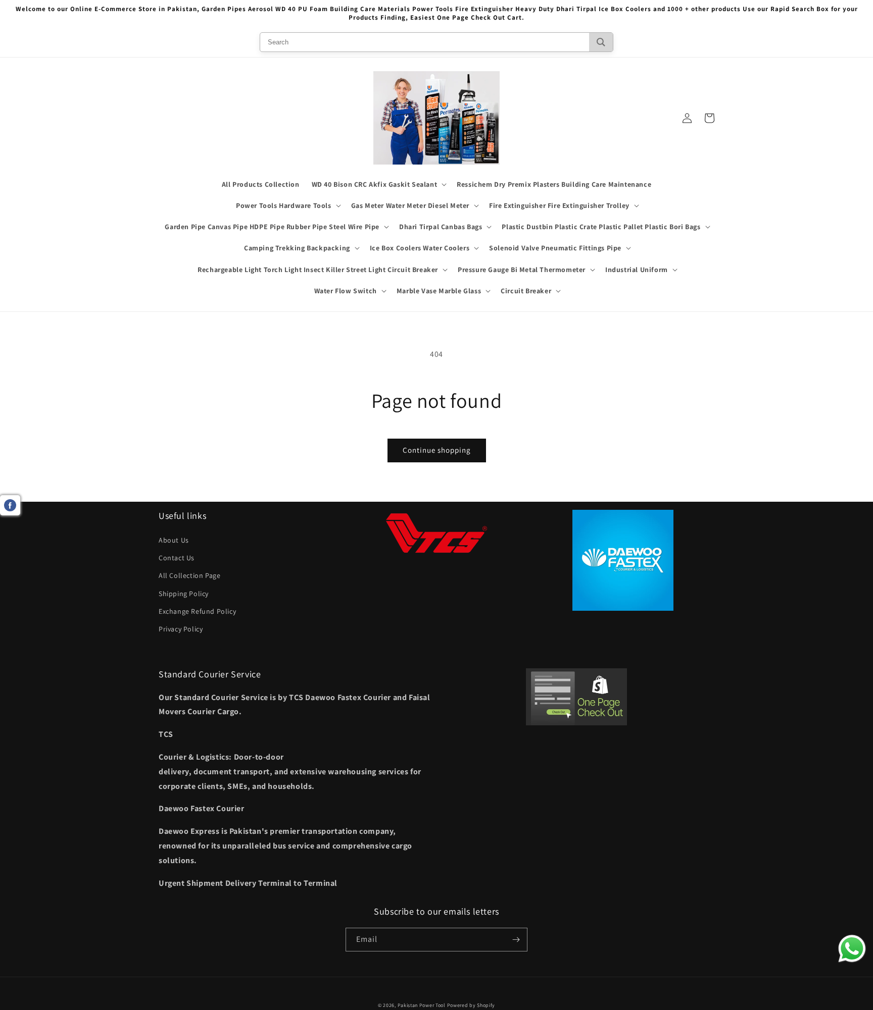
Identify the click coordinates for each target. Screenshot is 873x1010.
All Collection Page (189, 575)
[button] (378, 184)
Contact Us (177, 557)
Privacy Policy (181, 628)
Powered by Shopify (471, 1005)
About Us (174, 540)
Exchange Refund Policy (197, 611)
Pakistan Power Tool (422, 1005)
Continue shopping (437, 450)
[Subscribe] (516, 939)
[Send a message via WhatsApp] (852, 949)
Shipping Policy (184, 593)
